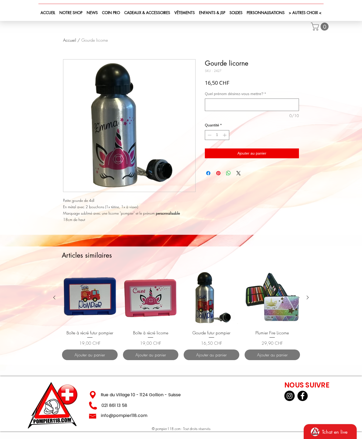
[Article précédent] (54, 297)
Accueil (69, 40)
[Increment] (225, 135)
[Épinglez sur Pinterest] (218, 173)
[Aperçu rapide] (90, 298)
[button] (320, 27)
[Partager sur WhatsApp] (228, 173)
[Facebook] (302, 396)
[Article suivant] (307, 297)
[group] (181, 315)
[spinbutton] (217, 135)
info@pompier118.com (124, 415)
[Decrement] (209, 135)
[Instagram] (289, 396)
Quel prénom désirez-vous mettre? (235, 94)
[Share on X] (238, 173)
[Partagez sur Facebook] (208, 173)
